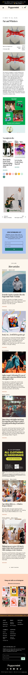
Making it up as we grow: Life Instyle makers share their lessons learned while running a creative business (13, 548)
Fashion (10, 141)
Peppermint (4, 269)
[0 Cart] (25, 7)
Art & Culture (16, 141)
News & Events (6, 142)
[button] (3, 8)
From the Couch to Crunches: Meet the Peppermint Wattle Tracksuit (13, 295)
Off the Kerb (14, 77)
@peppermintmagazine (14, 583)
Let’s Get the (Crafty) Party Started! (19, 162)
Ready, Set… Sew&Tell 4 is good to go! (13, 334)
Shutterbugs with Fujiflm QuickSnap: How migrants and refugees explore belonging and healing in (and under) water (13, 422)
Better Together (5, 141)
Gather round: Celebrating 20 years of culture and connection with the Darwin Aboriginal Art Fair (14, 377)
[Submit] (14, 249)
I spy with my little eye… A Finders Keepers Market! (12, 505)
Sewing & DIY (12, 269)
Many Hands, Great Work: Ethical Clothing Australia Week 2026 (7, 163)
